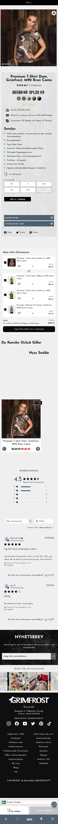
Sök (15, 772)
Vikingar (43, 755)
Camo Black (39, 99)
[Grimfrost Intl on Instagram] (9, 724)
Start (28, 3)
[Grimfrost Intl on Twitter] (33, 724)
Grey (24, 99)
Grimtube (44, 751)
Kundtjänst (16, 738)
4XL (28, 190)
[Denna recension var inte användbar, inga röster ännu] (51, 575)
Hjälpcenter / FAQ (15, 734)
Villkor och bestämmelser (16, 755)
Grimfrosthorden (43, 738)
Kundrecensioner (16, 747)
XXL (44, 184)
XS (12, 184)
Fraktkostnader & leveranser (15, 751)
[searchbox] (16, 521)
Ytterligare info (14, 224)
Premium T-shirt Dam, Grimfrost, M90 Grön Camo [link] (33, 292)
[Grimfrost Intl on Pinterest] (41, 724)
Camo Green (34, 99)
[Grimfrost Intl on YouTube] (25, 724)
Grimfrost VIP (43, 759)
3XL (12, 190)
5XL (44, 190)
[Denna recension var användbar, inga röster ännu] (46, 575)
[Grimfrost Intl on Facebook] (17, 724)
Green (19, 99)
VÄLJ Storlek (16, 811)
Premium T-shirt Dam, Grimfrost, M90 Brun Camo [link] (33, 259)
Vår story (16, 763)
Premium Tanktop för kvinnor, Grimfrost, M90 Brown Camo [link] (34, 306)
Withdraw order (16, 742)
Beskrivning (12, 218)
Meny (29, 819)
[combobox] (41, 528)
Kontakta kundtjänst (29, 718)
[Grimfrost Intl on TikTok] (49, 724)
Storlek (9, 180)
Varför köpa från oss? (43, 734)
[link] (12, 262)
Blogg (15, 768)
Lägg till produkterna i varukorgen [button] (29, 329)
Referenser (43, 747)
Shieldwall (43, 763)
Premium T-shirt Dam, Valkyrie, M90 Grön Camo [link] (35, 277)
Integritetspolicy (15, 759)
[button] (3, 681)
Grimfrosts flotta (43, 742)
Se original (8, 565)
